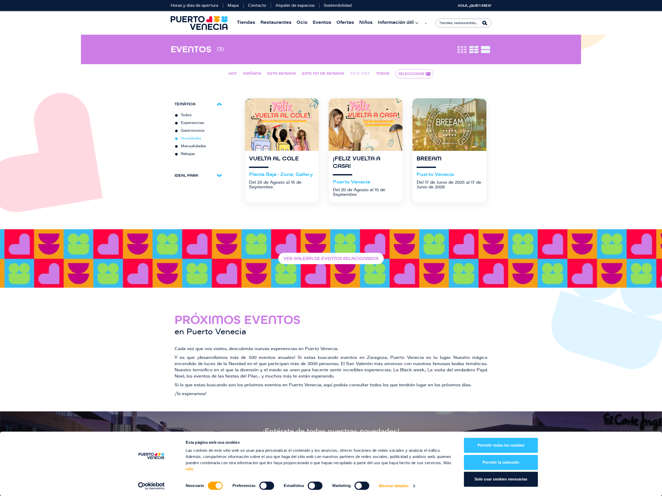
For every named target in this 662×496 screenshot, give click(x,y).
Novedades (191, 138)
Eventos (322, 23)
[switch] (266, 486)
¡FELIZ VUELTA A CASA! (356, 162)
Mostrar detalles (394, 486)
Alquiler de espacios (294, 6)
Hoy (233, 73)
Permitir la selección (501, 462)
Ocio (302, 23)
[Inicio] (199, 23)
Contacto (257, 6)
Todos (382, 73)
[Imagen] (282, 124)
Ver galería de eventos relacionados (331, 258)
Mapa (233, 6)
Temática (185, 103)
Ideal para (186, 175)
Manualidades (193, 146)
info (189, 469)
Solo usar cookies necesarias (501, 479)
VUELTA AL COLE (274, 158)
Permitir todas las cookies (501, 445)
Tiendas (246, 23)
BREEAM (429, 158)
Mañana (252, 73)
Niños (366, 23)
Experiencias (192, 123)
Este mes (360, 73)
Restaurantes (275, 23)
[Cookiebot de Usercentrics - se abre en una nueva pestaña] (151, 486)
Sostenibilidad (338, 6)
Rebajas (188, 154)
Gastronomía (192, 131)
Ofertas (345, 23)
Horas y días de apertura (194, 6)
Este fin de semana (323, 73)
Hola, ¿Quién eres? (474, 6)
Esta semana (281, 73)
